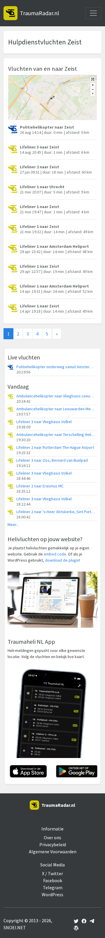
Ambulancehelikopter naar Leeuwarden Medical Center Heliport (55, 408)
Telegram (52, 887)
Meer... (13, 524)
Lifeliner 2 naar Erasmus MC (40, 486)
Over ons (52, 837)
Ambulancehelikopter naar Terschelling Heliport (55, 434)
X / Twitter (52, 873)
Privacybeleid (52, 844)
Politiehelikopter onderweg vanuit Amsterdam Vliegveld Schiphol (55, 366)
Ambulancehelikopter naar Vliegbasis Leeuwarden (55, 396)
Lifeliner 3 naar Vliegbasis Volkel (44, 421)
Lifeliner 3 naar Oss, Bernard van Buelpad (52, 460)
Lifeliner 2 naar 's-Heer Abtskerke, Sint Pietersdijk (55, 511)
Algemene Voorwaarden (52, 851)
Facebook (52, 880)
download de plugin (62, 560)
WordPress (52, 894)
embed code (55, 554)
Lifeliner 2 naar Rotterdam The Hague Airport (55, 447)
